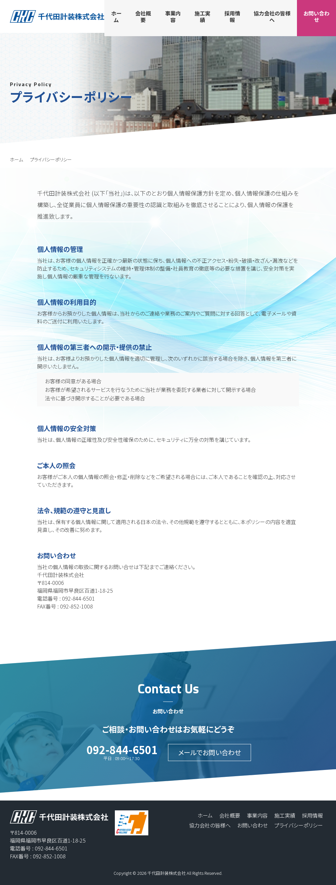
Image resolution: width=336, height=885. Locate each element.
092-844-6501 (122, 749)
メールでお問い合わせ (209, 752)
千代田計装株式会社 (166, 873)
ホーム (16, 159)
